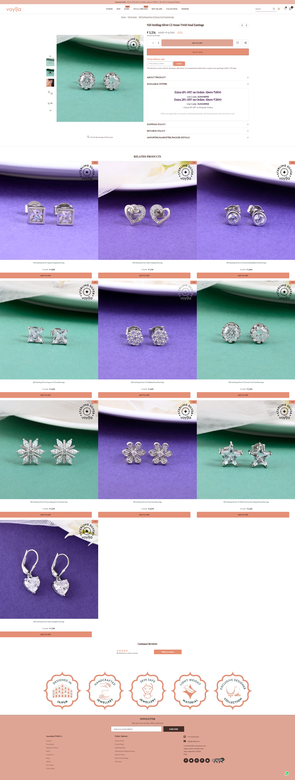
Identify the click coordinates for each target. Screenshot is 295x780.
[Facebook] (186, 760)
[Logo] (13, 9)
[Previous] (50, 56)
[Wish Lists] (237, 42)
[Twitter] (191, 760)
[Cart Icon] (290, 8)
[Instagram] (196, 760)
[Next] (50, 110)
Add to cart (144, 275)
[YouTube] (207, 760)
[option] (147, 2)
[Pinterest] (202, 760)
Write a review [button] (168, 652)
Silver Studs (132, 17)
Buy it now (198, 52)
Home (123, 17)
